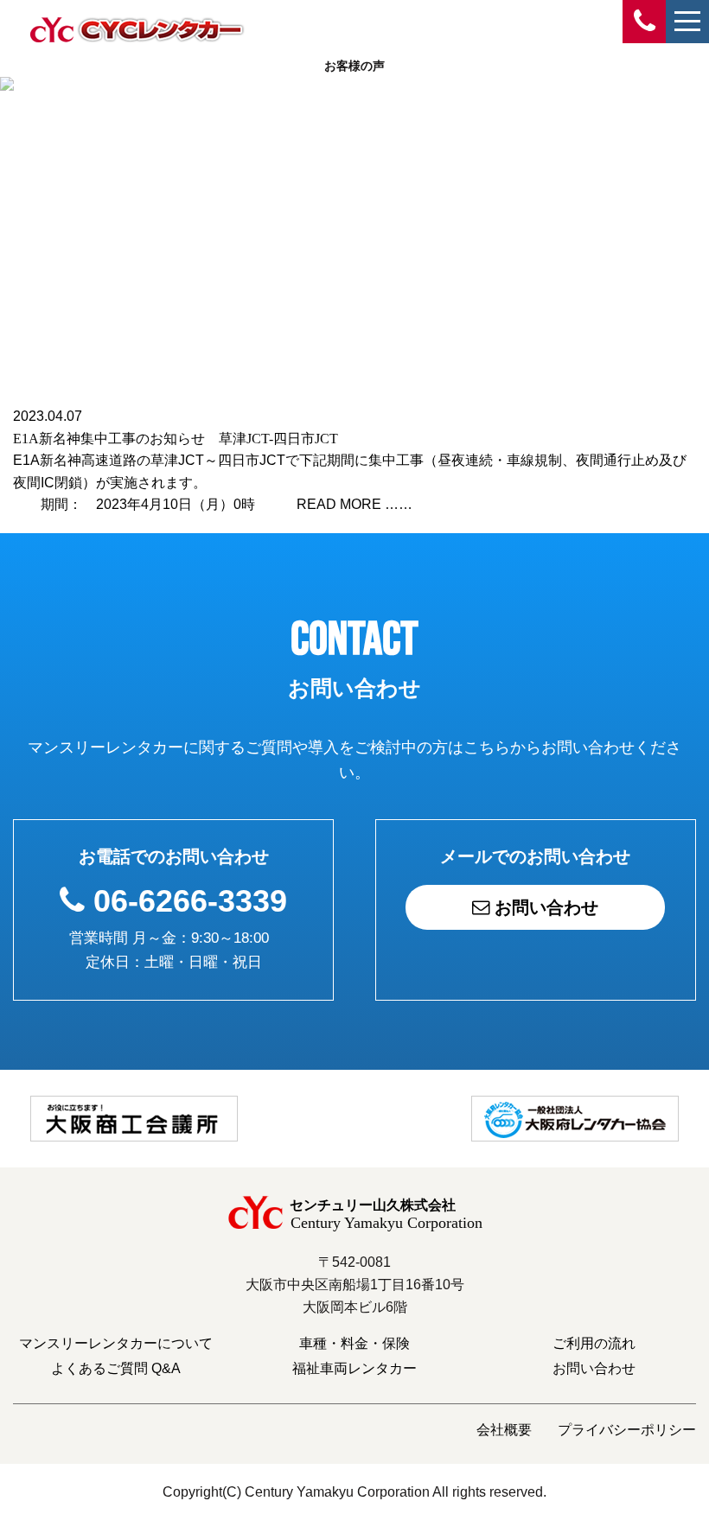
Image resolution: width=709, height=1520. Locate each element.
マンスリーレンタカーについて (116, 1343)
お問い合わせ (543, 907)
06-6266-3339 (190, 901)
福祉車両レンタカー (354, 1368)
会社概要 (504, 1429)
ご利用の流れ (594, 1343)
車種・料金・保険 (354, 1343)
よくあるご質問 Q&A (116, 1368)
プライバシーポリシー (627, 1429)
